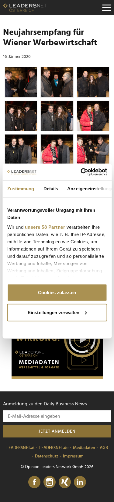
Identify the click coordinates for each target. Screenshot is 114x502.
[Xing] (65, 482)
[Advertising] (57, 341)
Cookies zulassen (57, 292)
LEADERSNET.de (53, 448)
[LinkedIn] (80, 482)
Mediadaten (84, 448)
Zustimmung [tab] (20, 188)
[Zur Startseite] (25, 7)
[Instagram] (49, 482)
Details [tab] (50, 188)
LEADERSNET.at (20, 448)
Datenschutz (46, 456)
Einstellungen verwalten (53, 312)
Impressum (73, 456)
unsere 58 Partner (45, 226)
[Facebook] (34, 482)
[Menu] (106, 7)
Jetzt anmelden (57, 431)
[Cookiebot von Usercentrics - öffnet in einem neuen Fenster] (81, 172)
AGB (104, 448)
